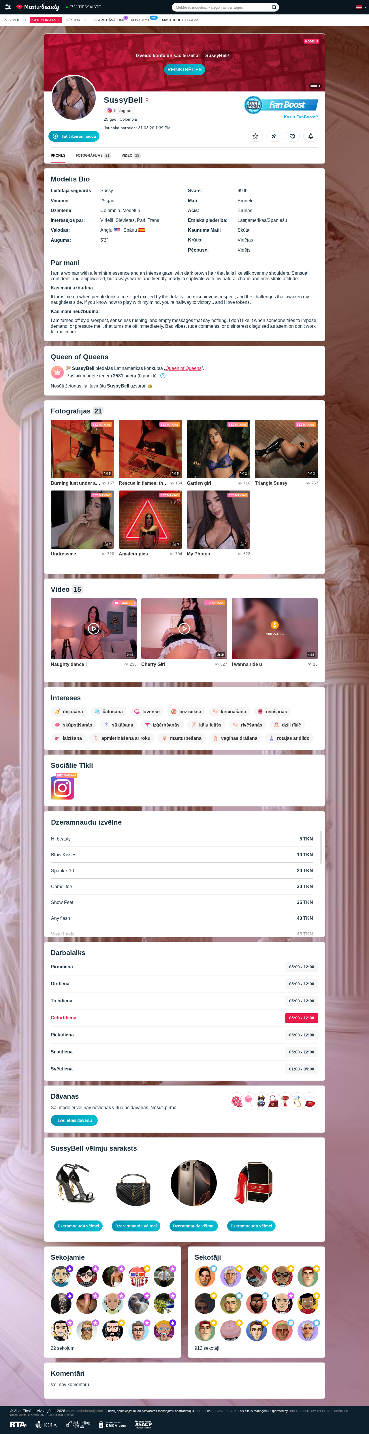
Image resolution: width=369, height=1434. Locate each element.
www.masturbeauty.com (84, 1411)
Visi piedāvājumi (108, 20)
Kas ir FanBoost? (301, 117)
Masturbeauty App (180, 20)
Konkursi (140, 20)
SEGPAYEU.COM (223, 1411)
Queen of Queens (183, 368)
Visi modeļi (15, 20)
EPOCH (200, 1411)
